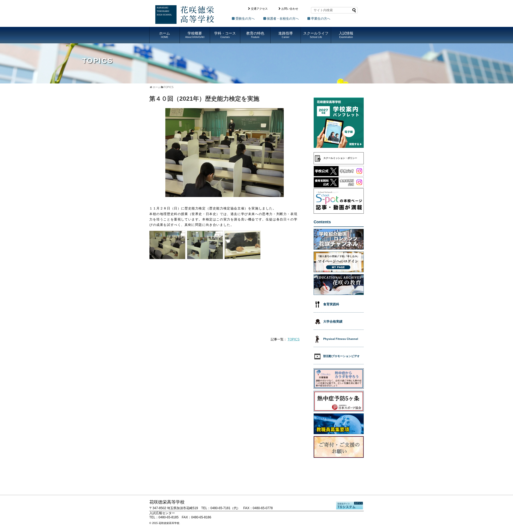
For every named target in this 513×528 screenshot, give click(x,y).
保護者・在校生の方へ (283, 18)
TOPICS (294, 339)
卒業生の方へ (320, 18)
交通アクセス (259, 8)
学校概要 (194, 35)
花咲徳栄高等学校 (169, 523)
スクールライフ (315, 35)
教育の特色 (255, 35)
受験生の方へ (245, 18)
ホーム (164, 35)
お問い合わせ (289, 8)
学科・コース (225, 35)
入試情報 (346, 35)
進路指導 (285, 35)
